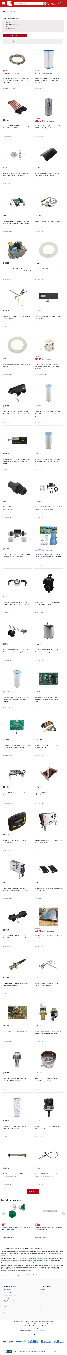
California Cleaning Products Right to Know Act (33, 1328)
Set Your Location (11, 28)
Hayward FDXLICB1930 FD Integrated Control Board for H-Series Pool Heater (16, 222)
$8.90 (5, 71)
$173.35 (6, 453)
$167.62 (38, 1168)
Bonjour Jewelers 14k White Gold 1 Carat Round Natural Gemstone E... (16, 1228)
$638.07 (38, 692)
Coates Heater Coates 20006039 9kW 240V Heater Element (15, 984)
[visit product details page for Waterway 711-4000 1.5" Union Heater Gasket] (49, 250)
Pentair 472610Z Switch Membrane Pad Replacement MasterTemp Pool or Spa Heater (16, 461)
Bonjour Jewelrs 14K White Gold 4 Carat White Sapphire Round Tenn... (48, 1228)
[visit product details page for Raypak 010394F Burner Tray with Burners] (17, 774)
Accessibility (34, 1321)
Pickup (11, 27)
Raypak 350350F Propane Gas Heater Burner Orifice (15, 508)
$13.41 (37, 357)
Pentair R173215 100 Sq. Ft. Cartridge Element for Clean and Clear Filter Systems (16, 699)
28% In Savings (49, 121)
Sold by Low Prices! (8, 136)
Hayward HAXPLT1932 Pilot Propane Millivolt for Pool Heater (47, 984)
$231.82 (38, 406)
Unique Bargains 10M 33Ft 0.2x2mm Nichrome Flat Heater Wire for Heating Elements (47, 366)
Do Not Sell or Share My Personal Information (32, 1330)
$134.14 (6, 644)
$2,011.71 (38, 739)
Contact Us (7, 1289)
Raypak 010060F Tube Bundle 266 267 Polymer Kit (47, 794)
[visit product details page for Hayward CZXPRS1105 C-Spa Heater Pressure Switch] (49, 1107)
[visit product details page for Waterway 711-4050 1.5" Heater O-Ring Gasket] (17, 345)
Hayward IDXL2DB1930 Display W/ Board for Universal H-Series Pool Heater (17, 746)
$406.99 (38, 882)
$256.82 (6, 1025)
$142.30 (38, 215)
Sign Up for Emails (9, 1301)
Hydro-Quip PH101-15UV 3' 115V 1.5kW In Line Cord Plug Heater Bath (48, 508)
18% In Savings (47, 73)
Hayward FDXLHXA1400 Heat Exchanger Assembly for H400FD (16, 127)
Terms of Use (32, 1326)
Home (4, 11)
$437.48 (6, 739)
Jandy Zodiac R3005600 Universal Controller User (14, 841)
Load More (32, 1191)
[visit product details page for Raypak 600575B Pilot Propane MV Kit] (49, 202)
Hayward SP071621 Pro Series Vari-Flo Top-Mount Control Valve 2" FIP (48, 603)
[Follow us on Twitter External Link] (50, 1351)
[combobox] (30, 3)
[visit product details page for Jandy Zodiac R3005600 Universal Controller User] (17, 821)
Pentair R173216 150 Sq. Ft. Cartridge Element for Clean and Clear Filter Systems (47, 413)
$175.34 (38, 501)
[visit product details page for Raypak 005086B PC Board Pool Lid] (17, 1012)
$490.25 (6, 263)
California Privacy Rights (46, 1321)
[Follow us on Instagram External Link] (60, 1351)
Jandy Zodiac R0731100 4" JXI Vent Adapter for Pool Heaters (46, 1079)
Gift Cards (42, 1289)
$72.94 (37, 168)
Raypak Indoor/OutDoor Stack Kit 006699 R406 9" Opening (14, 1079)
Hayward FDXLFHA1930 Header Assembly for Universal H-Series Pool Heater (15, 937)
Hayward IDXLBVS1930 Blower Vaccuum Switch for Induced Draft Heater (16, 174)
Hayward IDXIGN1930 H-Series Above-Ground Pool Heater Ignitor (48, 1175)
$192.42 (38, 1120)
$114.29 (38, 311)
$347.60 (6, 930)
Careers (27, 1321)
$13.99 (37, 1225)
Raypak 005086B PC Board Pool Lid (15, 1031)
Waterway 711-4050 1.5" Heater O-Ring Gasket (16, 365)
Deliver (12, 23)
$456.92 (6, 882)
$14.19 (37, 263)
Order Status (7, 1292)
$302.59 (6, 978)
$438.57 (38, 644)
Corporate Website (18, 1321)
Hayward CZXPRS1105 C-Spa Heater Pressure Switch (47, 1127)
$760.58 (6, 406)
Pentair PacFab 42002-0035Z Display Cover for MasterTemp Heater (47, 174)
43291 (17, 24)
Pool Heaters (13, 11)
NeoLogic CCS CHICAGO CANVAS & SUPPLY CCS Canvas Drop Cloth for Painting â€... (47, 80)
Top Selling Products (11, 1200)
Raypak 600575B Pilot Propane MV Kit (47, 221)
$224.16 (38, 1025)
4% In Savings (14, 73)
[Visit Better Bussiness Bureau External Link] (8, 1351)
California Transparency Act (21, 1323)
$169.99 (37, 1223)
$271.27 (38, 596)
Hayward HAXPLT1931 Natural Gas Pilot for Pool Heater (16, 317)
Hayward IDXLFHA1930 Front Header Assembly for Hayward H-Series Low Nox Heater (16, 413)
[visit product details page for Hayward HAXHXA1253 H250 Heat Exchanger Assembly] (49, 726)
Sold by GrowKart (39, 136)
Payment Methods (47, 1323)
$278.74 (6, 311)
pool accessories (14, 1274)
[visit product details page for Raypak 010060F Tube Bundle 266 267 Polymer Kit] (49, 774)
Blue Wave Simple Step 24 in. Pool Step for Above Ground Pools (49, 937)
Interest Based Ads (36, 1323)
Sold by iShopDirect (39, 88)
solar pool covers (38, 1258)
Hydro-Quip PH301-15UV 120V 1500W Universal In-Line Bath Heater (16, 555)
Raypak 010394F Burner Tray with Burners (14, 794)
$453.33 (37, 928)
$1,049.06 (6, 787)
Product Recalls (42, 1326)
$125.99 (4, 1223)
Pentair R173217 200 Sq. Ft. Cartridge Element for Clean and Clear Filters (47, 460)
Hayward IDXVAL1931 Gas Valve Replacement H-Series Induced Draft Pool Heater (17, 270)
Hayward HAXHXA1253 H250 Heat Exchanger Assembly (46, 746)
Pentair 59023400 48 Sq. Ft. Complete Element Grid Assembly (47, 651)
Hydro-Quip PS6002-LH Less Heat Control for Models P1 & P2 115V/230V (16, 889)
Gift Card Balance (9, 1313)
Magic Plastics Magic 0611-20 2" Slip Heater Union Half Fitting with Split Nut (16, 603)
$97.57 (5, 168)
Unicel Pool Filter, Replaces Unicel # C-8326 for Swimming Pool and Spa (47, 127)
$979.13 (38, 787)
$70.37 (37, 71)
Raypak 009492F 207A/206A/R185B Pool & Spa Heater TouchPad (48, 317)
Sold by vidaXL (38, 898)
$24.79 (5, 501)
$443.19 (6, 215)
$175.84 (37, 118)
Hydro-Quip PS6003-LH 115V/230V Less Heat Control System (48, 841)
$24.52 (5, 596)
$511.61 (38, 835)
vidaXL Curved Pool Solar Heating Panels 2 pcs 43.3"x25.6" (48, 889)
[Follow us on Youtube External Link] (55, 1351)
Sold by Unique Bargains (9, 88)
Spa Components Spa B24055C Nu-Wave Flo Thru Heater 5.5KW (16, 1175)
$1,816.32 (6, 120)
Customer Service (10, 1286)
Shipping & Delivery (9, 1298)
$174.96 (6, 1168)
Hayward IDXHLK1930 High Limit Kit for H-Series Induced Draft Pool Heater (48, 1032)
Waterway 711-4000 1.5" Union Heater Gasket (48, 270)
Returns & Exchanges (10, 1295)
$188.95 (6, 549)
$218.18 (38, 1073)
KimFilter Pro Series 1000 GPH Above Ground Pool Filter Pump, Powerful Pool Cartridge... (48, 556)
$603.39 (6, 835)
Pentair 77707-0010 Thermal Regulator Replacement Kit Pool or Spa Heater (16, 651)
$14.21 (5, 358)
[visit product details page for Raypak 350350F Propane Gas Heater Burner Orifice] (17, 488)
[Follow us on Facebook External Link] (45, 1351)
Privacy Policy (23, 1326)
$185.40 (6, 692)
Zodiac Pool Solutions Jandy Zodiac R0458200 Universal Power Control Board (46, 699)
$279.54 (38, 453)
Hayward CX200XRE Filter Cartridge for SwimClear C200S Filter (16, 1127)
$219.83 (6, 1073)
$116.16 (37, 547)
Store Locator (43, 1310)
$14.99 (5, 1225)
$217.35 (6, 1120)
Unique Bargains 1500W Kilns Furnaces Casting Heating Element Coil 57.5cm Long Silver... (16, 80)
